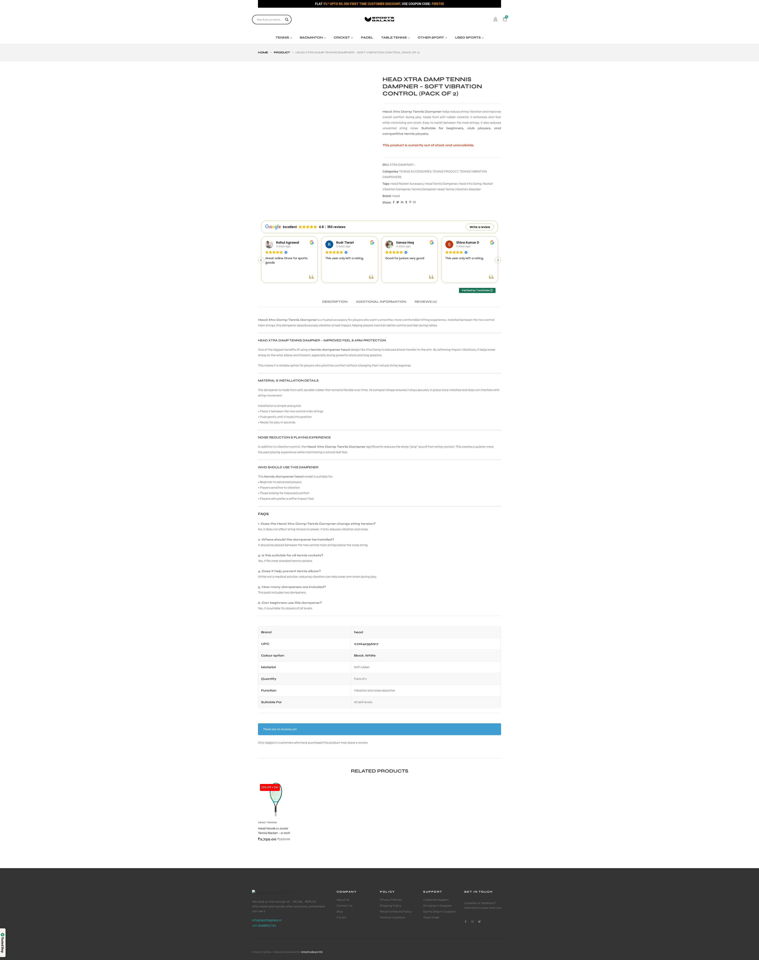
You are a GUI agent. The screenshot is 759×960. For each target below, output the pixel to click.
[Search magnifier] (287, 19)
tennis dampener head (428, 189)
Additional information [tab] (381, 301)
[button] (498, 260)
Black (359, 655)
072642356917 (366, 644)
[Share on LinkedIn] (402, 202)
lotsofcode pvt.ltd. (312, 952)
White (370, 655)
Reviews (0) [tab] (426, 301)
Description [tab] (334, 301)
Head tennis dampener (441, 184)
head (396, 196)
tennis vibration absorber (463, 189)
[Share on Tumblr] (406, 202)
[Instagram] (472, 921)
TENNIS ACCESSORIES (415, 171)
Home (263, 52)
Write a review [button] (480, 227)
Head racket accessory (407, 184)
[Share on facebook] (393, 202)
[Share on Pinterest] (410, 202)
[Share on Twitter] (397, 202)
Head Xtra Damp (470, 184)
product (282, 52)
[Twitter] (479, 921)
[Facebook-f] (465, 921)
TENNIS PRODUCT (445, 171)
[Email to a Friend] (414, 202)
